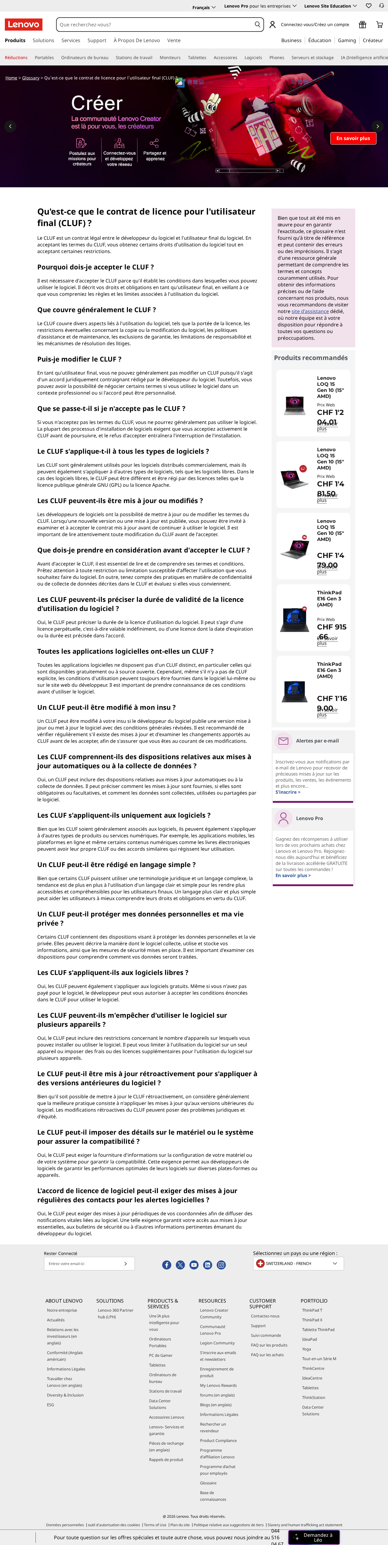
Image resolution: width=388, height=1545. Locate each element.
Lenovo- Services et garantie (166, 1430)
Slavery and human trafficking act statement (305, 1524)
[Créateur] (385, 40)
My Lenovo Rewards (218, 1385)
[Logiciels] (264, 57)
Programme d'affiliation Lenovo (217, 1453)
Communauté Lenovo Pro (212, 1330)
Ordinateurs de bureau (162, 1378)
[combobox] (154, 24)
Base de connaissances (213, 1496)
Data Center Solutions (160, 1404)
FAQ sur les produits (269, 1345)
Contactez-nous (265, 1316)
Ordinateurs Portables (160, 1342)
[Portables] (56, 57)
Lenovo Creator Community (214, 1313)
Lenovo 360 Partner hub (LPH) (115, 1313)
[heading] (332, 387)
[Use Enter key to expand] (353, 25)
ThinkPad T (312, 1310)
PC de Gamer (160, 1355)
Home (11, 78)
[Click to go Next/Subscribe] (125, 1263)
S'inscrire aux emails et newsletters (218, 1356)
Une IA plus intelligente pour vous (164, 1322)
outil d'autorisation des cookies (114, 1524)
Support (258, 1325)
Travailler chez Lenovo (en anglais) (64, 1382)
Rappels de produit (166, 1459)
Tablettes (157, 1365)
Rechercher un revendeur (213, 1427)
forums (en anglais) (217, 1395)
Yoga (306, 1349)
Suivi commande (266, 1335)
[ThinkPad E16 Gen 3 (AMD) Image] (294, 620)
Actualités (56, 1320)
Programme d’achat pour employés (218, 1470)
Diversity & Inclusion (65, 1395)
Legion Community (217, 1343)
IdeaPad (309, 1339)
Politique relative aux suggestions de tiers (229, 1524)
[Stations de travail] (155, 57)
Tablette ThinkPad (318, 1329)
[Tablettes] (209, 57)
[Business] (303, 40)
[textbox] (299, 1263)
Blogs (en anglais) (216, 1404)
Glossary (30, 78)
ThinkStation (313, 1397)
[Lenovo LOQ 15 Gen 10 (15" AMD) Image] (294, 405)
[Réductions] (30, 57)
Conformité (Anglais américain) (65, 1356)
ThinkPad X (312, 1320)
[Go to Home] (23, 24)
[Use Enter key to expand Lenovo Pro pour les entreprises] (295, 6)
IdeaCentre (312, 1378)
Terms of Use (155, 1524)
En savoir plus (327, 641)
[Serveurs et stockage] (336, 57)
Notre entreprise (62, 1310)
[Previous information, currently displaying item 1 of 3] (10, 126)
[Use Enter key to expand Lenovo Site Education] (355, 6)
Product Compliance (218, 1440)
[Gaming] (358, 40)
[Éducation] (333, 40)
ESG (50, 1404)
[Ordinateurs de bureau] (111, 57)
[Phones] (287, 57)
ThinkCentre (313, 1368)
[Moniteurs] (183, 57)
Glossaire (208, 1483)
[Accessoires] (240, 57)
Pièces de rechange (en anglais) (166, 1446)
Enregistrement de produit (217, 1372)
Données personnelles (65, 1524)
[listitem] (313, 403)
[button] (368, 5)
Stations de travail (165, 1391)
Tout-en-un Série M (319, 1358)
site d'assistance (310, 311)
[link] (381, 7)
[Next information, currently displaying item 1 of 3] (378, 126)
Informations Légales (66, 1369)
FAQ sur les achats (267, 1354)
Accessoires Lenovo (166, 1417)
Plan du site (180, 1524)
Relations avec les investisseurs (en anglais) (63, 1336)
